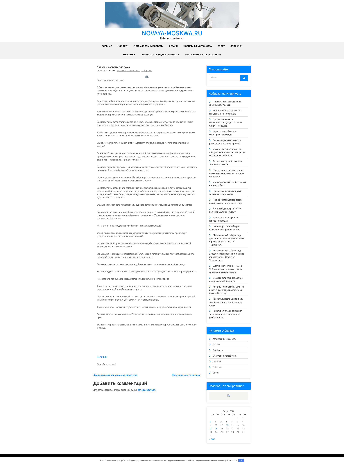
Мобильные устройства (197, 46)
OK (241, 461)
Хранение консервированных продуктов (115, 375)
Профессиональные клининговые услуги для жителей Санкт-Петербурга (225, 122)
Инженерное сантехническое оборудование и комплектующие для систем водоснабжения (227, 152)
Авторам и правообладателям (203, 54)
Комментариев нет (128, 71)
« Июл (212, 439)
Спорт (221, 46)
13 (227, 425)
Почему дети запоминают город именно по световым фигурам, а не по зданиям (226, 173)
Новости (123, 46)
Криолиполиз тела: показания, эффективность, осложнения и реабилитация (226, 314)
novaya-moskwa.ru (172, 33)
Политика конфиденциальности (160, 54)
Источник (102, 357)
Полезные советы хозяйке (186, 375)
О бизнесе (129, 54)
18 (216, 428)
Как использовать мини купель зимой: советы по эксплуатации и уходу (226, 302)
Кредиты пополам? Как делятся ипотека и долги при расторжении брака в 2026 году (226, 290)
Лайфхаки (236, 46)
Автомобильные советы (148, 46)
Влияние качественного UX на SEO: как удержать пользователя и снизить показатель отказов (225, 269)
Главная (107, 46)
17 (210, 428)
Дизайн (173, 46)
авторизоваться (146, 389)
